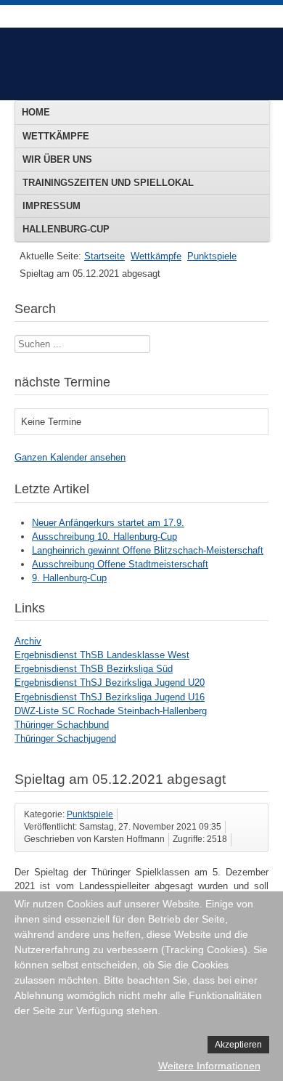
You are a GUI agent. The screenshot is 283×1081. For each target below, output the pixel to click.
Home (36, 112)
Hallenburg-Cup (66, 229)
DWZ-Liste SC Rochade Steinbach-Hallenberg (111, 710)
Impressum (51, 206)
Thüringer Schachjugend (65, 738)
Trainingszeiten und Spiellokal (108, 182)
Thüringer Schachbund (62, 724)
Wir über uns (57, 159)
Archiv (28, 641)
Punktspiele (212, 256)
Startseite (104, 256)
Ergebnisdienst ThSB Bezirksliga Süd (94, 668)
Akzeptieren (238, 1045)
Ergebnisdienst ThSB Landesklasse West (102, 654)
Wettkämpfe (55, 136)
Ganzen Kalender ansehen (70, 457)
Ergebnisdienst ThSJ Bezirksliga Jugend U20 (110, 682)
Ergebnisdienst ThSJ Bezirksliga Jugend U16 (110, 697)
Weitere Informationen (209, 1066)
